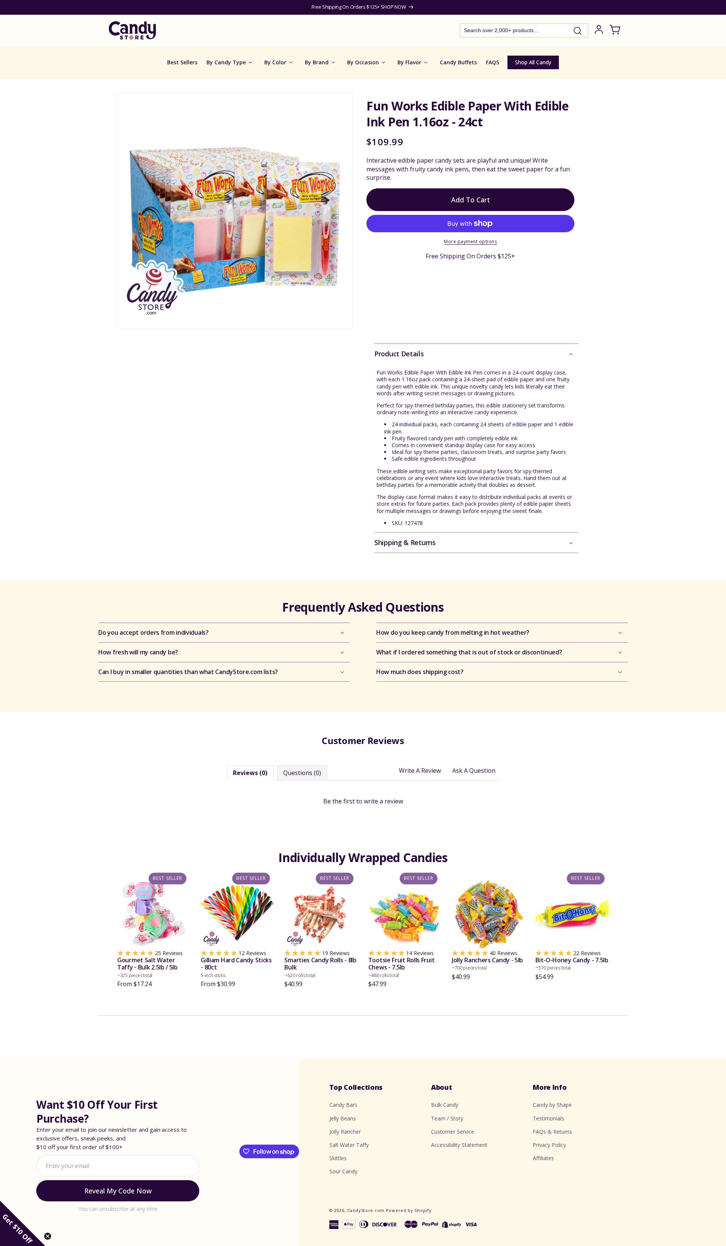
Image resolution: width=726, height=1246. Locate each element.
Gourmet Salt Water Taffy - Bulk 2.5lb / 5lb (147, 967)
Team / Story (447, 1118)
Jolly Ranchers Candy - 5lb (487, 964)
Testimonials (548, 1118)
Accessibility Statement (459, 1144)
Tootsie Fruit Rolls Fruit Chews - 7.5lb (401, 967)
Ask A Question (473, 770)
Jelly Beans (342, 1118)
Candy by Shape (552, 1104)
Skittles (338, 1158)
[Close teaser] (47, 1236)
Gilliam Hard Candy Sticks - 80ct (236, 967)
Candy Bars (343, 1104)
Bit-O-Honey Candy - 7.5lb (571, 964)
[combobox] (524, 30)
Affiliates (543, 1158)
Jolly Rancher (345, 1131)
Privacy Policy (549, 1144)
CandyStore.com (366, 1210)
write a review (383, 801)
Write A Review (420, 770)
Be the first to (363, 801)
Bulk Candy (444, 1104)
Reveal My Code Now (118, 1190)
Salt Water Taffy (349, 1144)
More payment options (470, 241)
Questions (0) (302, 773)
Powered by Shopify (409, 1210)
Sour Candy (343, 1171)
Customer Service (452, 1131)
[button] (476, 354)
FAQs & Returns (552, 1131)
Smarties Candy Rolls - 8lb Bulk (320, 967)
